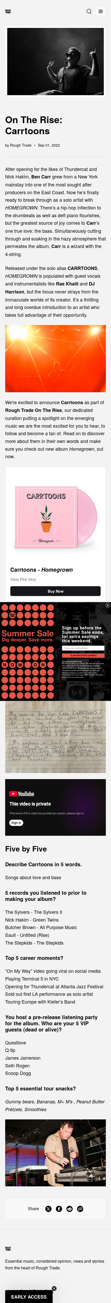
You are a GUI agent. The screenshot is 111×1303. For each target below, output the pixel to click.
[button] (29, 1296)
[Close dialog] (108, 605)
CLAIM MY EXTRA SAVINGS (83, 655)
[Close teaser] (54, 1288)
